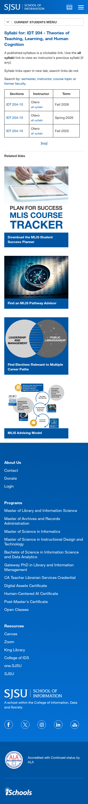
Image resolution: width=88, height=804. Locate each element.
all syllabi (37, 107)
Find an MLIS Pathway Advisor (32, 303)
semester (28, 79)
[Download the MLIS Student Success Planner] (36, 199)
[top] (7, 458)
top (44, 143)
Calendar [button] (69, 7)
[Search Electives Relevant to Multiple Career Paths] (36, 338)
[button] (80, 7)
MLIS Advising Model (25, 433)
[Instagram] (41, 724)
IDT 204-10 (14, 104)
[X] (25, 724)
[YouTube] (74, 724)
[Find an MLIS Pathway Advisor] (36, 277)
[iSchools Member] (18, 791)
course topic (62, 79)
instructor (44, 79)
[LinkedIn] (58, 724)
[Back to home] (44, 693)
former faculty (14, 83)
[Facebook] (8, 724)
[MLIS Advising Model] (36, 405)
